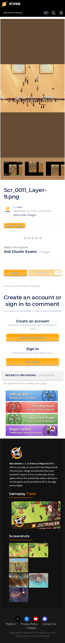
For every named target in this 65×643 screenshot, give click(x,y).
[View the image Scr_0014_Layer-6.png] (34, 168)
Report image (14, 225)
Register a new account (32, 337)
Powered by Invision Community (32, 635)
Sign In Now (33, 361)
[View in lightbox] (32, 88)
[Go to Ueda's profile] (7, 209)
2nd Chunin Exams (20, 252)
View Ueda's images (24, 215)
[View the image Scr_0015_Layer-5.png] (13, 168)
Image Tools (49, 151)
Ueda (19, 207)
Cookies (31, 628)
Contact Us (49, 624)
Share (16, 272)
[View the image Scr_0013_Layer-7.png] (55, 168)
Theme (10, 624)
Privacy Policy (29, 624)
